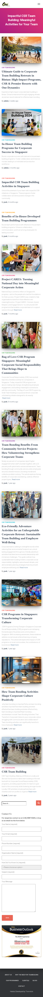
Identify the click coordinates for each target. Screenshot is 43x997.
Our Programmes (12, 980)
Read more (18, 310)
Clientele (25, 980)
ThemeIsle (29, 991)
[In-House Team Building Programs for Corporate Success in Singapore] (21, 122)
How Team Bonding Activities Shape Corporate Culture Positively (20, 695)
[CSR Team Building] (21, 750)
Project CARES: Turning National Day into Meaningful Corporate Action (20, 283)
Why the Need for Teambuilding (26, 975)
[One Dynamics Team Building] (7, 4)
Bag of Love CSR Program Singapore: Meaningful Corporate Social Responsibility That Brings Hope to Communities (21, 364)
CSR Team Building (8, 67)
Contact (21, 986)
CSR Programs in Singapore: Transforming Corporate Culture (20, 618)
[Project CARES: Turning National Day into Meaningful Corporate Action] (21, 258)
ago (13, 101)
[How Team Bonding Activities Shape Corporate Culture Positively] (21, 670)
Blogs (35, 980)
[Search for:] (19, 805)
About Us (8, 975)
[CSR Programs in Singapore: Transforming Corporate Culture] (21, 593)
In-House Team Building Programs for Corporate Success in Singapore (17, 147)
